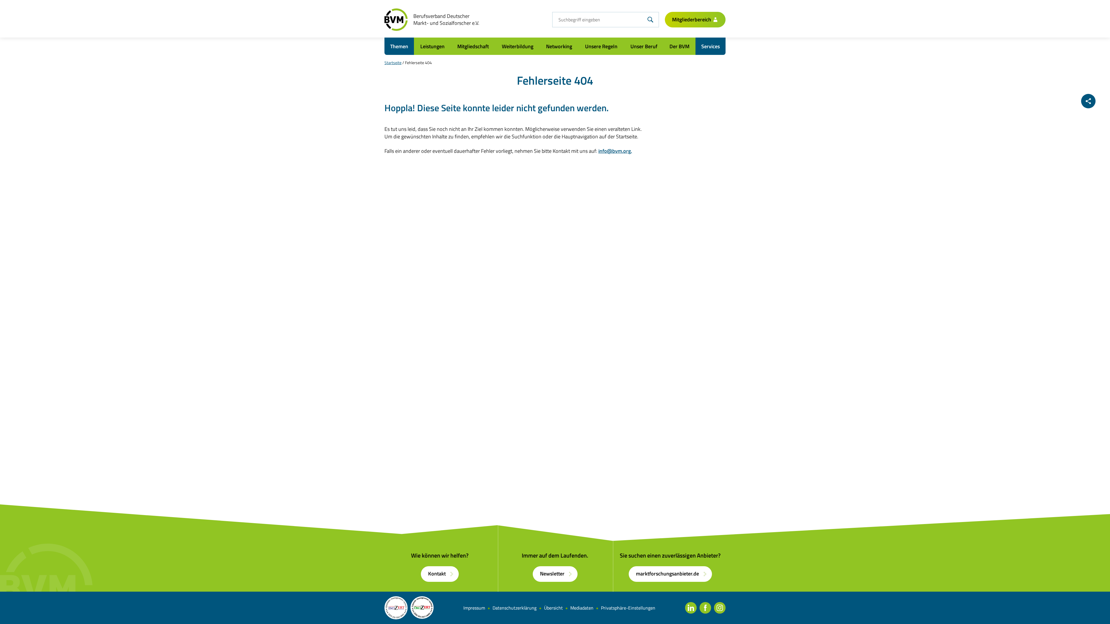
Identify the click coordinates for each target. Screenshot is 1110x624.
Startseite (393, 63)
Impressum (474, 607)
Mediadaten (581, 607)
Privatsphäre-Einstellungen (628, 607)
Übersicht (553, 607)
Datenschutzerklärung (514, 607)
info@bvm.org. (615, 151)
